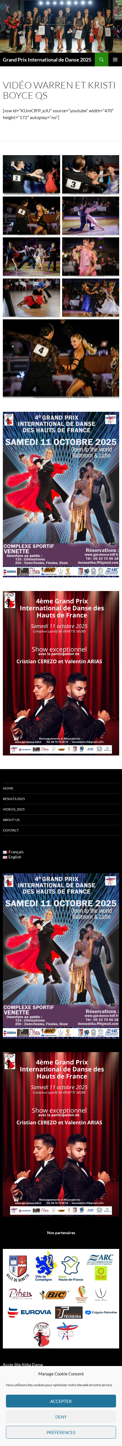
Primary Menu (115, 59)
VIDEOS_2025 (14, 809)
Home (8, 788)
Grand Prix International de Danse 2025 (47, 59)
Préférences (61, 1432)
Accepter (61, 1401)
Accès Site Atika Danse (23, 1364)
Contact (11, 830)
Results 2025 (14, 799)
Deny (61, 1416)
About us (11, 820)
